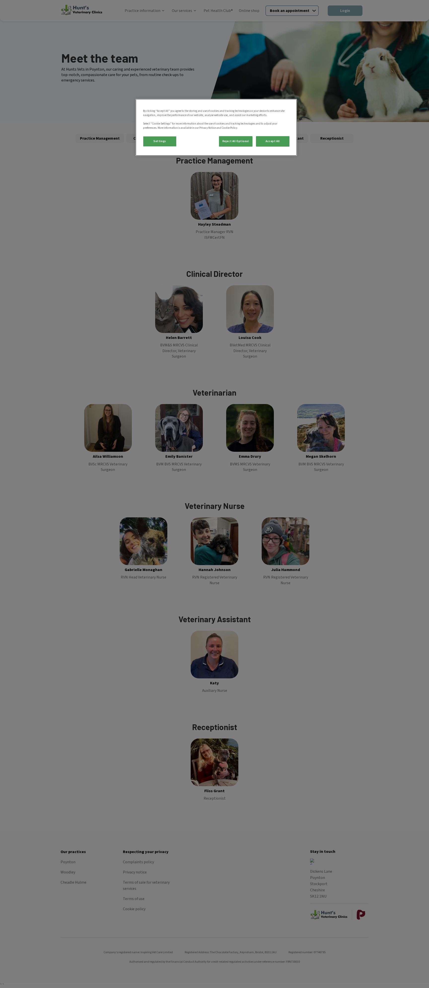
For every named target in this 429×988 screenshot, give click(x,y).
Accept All (273, 141)
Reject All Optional (235, 141)
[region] (216, 127)
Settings (159, 141)
